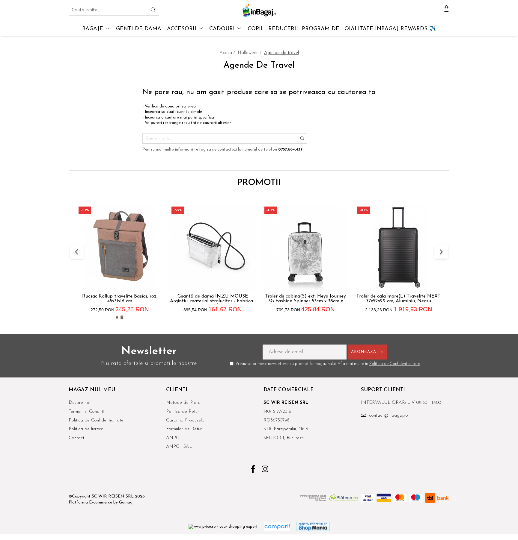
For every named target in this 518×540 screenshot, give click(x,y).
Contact (76, 438)
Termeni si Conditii (86, 411)
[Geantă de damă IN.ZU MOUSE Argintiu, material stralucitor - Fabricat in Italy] (212, 247)
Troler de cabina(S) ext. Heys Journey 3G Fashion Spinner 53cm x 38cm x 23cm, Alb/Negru (305, 299)
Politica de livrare (86, 429)
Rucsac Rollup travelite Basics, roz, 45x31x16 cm (119, 299)
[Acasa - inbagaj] (259, 10)
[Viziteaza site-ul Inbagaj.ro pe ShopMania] (313, 526)
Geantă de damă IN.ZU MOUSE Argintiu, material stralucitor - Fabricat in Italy (212, 299)
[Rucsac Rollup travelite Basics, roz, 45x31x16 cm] (119, 247)
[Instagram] (265, 470)
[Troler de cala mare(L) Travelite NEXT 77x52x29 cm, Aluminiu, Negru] (398, 247)
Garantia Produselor (186, 420)
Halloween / (250, 53)
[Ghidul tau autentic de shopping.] (277, 526)
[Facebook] (253, 470)
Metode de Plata (183, 403)
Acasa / (228, 53)
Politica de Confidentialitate (394, 364)
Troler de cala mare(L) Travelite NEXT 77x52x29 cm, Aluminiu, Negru (398, 299)
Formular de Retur (184, 429)
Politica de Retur (182, 411)
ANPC (172, 438)
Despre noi (79, 403)
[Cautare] (153, 11)
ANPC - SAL (179, 447)
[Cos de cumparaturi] (446, 9)
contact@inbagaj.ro (388, 415)
